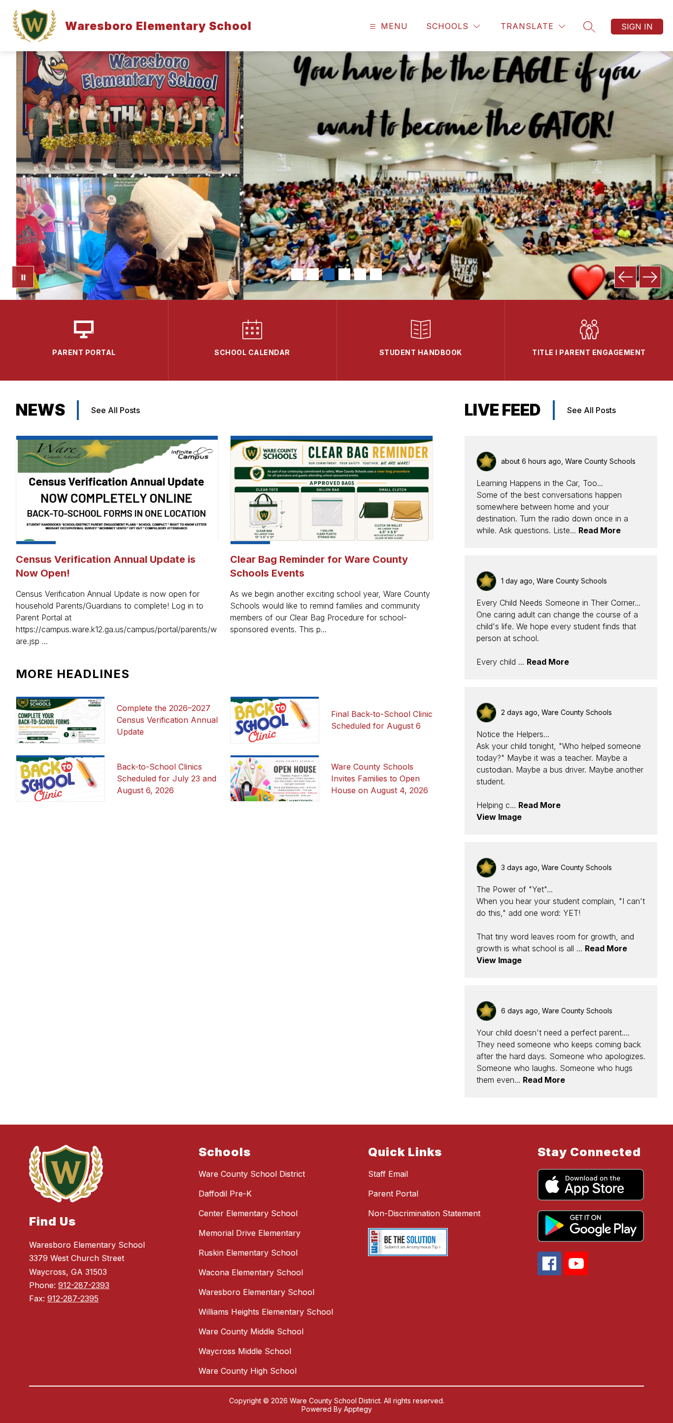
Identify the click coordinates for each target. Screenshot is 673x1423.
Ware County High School (248, 1371)
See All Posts (115, 410)
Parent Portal (393, 1193)
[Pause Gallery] (23, 277)
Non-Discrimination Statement (424, 1213)
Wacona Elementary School (251, 1272)
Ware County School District (252, 1174)
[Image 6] (376, 274)
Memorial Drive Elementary (250, 1233)
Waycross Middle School (245, 1351)
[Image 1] (297, 274)
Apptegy (358, 1409)
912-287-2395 (73, 1298)
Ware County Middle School (251, 1331)
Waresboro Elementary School (256, 1292)
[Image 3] (329, 274)
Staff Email (388, 1174)
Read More (599, 530)
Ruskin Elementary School (248, 1253)
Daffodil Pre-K (225, 1193)
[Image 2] (313, 274)
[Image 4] (344, 274)
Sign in (637, 27)
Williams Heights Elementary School (266, 1312)
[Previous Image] (625, 277)
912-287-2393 (83, 1285)
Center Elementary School (248, 1213)
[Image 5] (360, 274)
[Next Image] (650, 277)
